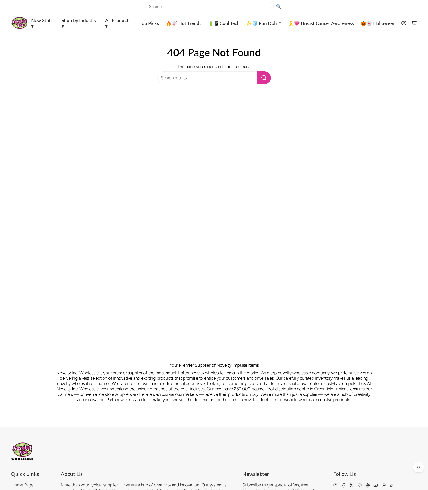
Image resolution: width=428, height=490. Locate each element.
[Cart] (414, 23)
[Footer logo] (22, 451)
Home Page (22, 485)
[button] (43, 23)
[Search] (264, 77)
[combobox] (209, 6)
